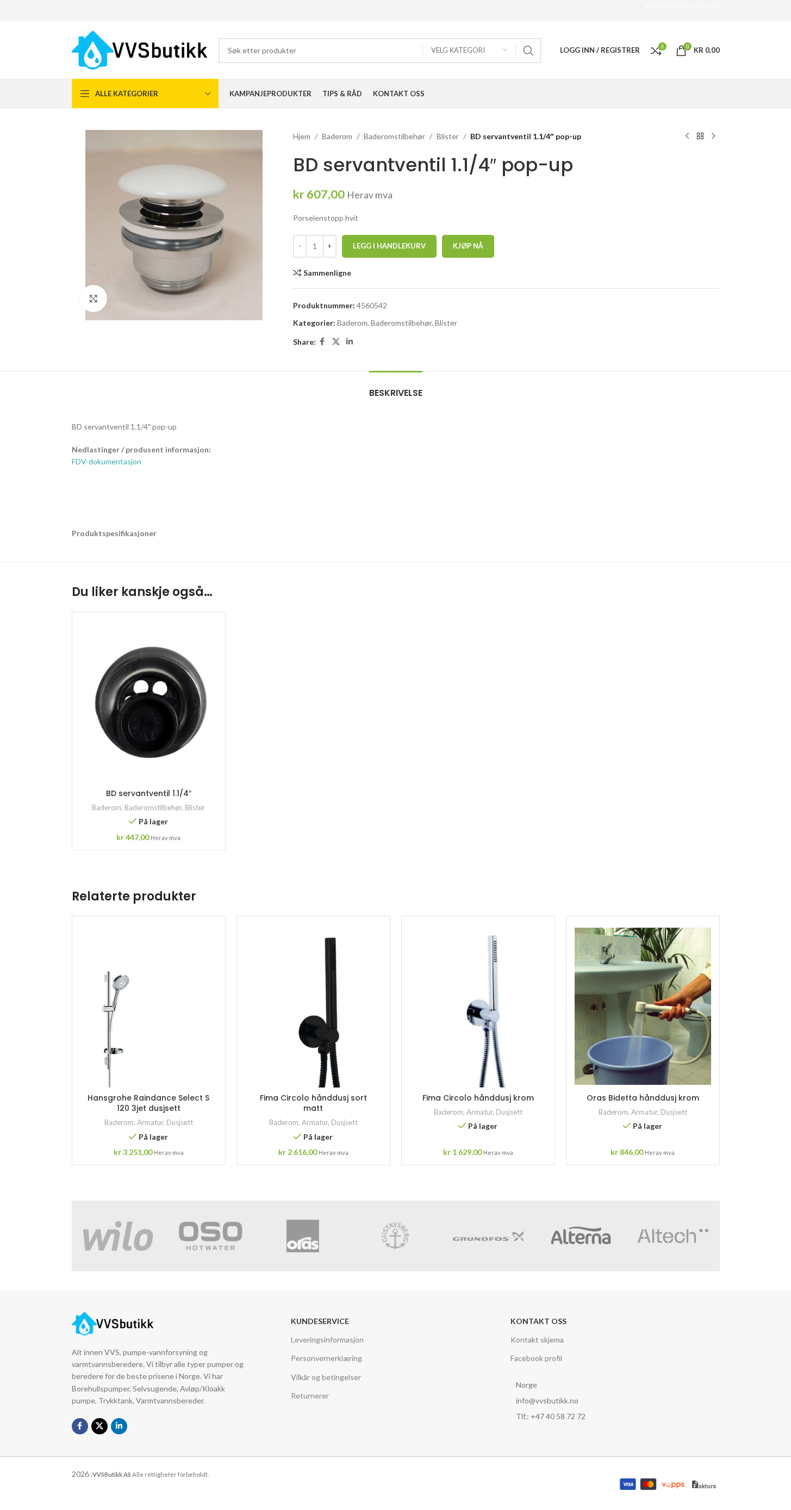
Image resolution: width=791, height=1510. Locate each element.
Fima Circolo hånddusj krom (478, 1097)
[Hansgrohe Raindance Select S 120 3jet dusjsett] (148, 1006)
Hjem (301, 136)
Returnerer (310, 1395)
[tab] (395, 387)
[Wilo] (118, 1236)
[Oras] (303, 1236)
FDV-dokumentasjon (106, 461)
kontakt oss (538, 1321)
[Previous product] (687, 136)
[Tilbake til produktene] (700, 136)
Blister (448, 136)
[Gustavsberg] (395, 1236)
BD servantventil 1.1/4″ (148, 793)
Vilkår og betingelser (326, 1377)
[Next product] (713, 136)
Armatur (150, 1122)
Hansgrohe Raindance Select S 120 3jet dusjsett (148, 1103)
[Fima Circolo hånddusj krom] (478, 1006)
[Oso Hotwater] (210, 1236)
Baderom (337, 136)
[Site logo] (140, 49)
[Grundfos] (488, 1236)
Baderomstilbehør (394, 136)
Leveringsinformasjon (327, 1339)
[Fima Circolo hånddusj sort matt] (313, 1006)
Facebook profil (536, 1358)
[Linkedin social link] (349, 341)
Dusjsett (179, 1122)
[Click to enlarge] (93, 298)
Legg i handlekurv (389, 245)
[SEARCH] (528, 50)
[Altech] (673, 1236)
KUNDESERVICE (320, 1321)
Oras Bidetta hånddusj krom (643, 1097)
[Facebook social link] (322, 341)
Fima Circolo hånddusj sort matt (313, 1103)
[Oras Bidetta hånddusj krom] (643, 1006)
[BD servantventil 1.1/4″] (148, 702)
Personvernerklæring (326, 1358)
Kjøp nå (468, 245)
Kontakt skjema (537, 1339)
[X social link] (336, 341)
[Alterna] (580, 1236)
